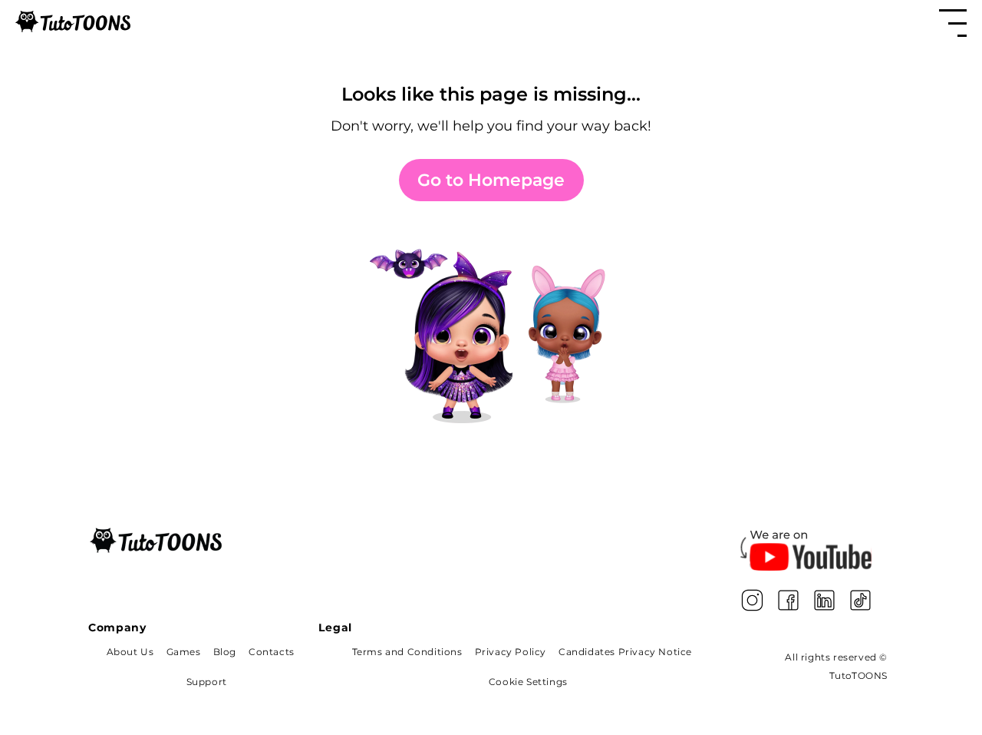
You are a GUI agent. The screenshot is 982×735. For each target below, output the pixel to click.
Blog (224, 651)
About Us (130, 651)
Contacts (272, 651)
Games (183, 651)
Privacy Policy (510, 651)
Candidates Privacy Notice (625, 651)
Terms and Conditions (407, 651)
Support (206, 681)
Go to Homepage (491, 180)
